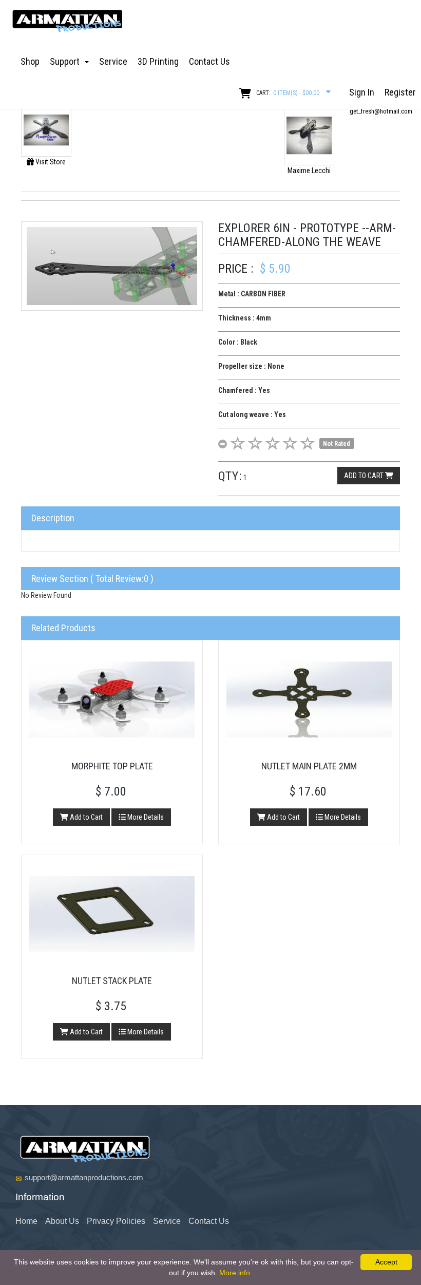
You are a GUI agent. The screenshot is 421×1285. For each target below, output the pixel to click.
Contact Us (209, 61)
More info (234, 1273)
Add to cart (364, 475)
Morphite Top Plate (112, 766)
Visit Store (50, 162)
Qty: (230, 476)
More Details (145, 817)
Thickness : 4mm (244, 318)
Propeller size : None (251, 366)
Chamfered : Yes (244, 390)
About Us (62, 1221)
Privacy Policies (116, 1221)
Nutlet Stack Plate (112, 980)
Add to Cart (85, 817)
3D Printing (158, 61)
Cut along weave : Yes (252, 414)
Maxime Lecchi (309, 170)
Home (26, 1221)
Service (113, 61)
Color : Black (237, 342)
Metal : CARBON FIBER (251, 294)
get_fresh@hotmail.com (381, 111)
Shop (30, 61)
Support (67, 61)
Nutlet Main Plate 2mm (309, 766)
